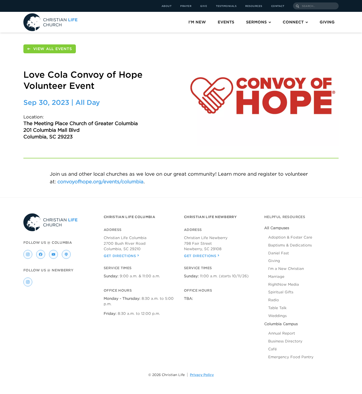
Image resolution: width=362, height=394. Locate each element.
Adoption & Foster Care (290, 237)
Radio (273, 300)
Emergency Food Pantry (290, 357)
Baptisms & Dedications (290, 245)
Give (203, 5)
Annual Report (281, 333)
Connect (293, 22)
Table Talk (277, 308)
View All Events (52, 49)
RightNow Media (283, 284)
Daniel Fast (278, 253)
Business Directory (285, 341)
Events (226, 22)
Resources (253, 5)
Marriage (276, 276)
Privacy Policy (202, 375)
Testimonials (226, 5)
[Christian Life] (50, 22)
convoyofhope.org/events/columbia (100, 182)
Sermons (256, 22)
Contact (277, 5)
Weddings (277, 316)
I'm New (197, 22)
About (167, 5)
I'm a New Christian (286, 268)
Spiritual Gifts (280, 292)
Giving (327, 22)
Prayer (185, 5)
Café (272, 349)
